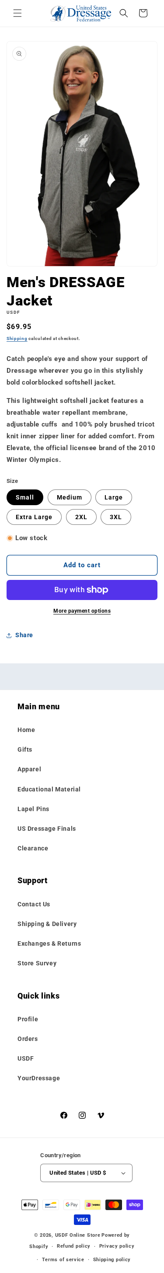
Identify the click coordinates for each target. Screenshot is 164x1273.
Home (26, 729)
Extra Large (34, 516)
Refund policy (74, 1246)
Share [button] (24, 634)
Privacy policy (117, 1246)
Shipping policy (112, 1260)
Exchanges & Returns (49, 943)
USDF (25, 1058)
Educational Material (49, 789)
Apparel (29, 769)
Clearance (32, 848)
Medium (69, 497)
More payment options (82, 611)
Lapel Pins (33, 808)
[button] (17, 13)
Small (25, 497)
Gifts (24, 749)
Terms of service (63, 1260)
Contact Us (33, 904)
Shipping (17, 338)
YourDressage (38, 1078)
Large (114, 497)
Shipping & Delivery (47, 923)
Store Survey (36, 963)
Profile (27, 1019)
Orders (27, 1038)
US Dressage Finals (46, 828)
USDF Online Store (78, 1235)
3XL (116, 516)
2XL (81, 516)
